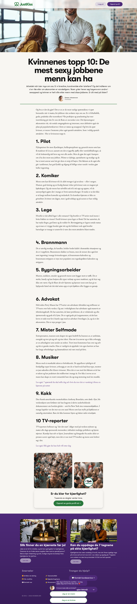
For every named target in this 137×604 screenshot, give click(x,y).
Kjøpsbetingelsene (54, 579)
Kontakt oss (28, 582)
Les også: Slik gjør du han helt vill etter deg (53, 445)
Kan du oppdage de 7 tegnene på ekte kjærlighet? (92, 546)
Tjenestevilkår (52, 576)
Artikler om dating (30, 576)
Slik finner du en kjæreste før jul (43, 545)
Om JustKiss (28, 579)
